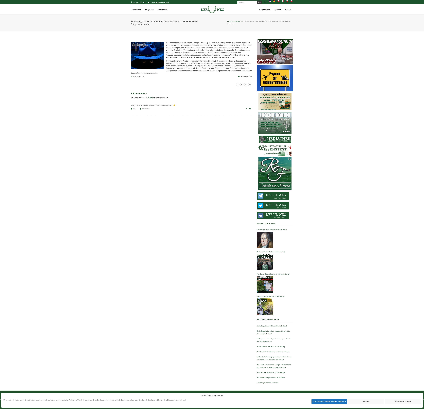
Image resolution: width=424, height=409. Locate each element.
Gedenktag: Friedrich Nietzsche (267, 383)
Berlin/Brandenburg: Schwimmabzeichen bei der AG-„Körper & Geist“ (273, 332)
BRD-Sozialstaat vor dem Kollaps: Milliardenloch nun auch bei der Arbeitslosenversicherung (274, 366)
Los (259, 2)
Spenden (277, 9)
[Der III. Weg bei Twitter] (275, 205)
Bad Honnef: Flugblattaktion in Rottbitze (271, 378)
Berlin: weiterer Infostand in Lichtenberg (271, 347)
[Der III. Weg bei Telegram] (275, 196)
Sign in (151, 98)
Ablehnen (366, 401)
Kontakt (288, 9)
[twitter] (241, 84)
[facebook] (237, 84)
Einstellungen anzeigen (403, 401)
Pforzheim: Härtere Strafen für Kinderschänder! (273, 352)
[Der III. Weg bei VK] (275, 215)
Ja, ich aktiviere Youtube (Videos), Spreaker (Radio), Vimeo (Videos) (330, 401)
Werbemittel (162, 9)
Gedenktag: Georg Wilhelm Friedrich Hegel (272, 326)
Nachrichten (136, 9)
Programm (149, 9)
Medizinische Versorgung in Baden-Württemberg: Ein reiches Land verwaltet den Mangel (274, 358)
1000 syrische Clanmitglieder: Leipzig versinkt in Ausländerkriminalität (274, 340)
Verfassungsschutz (246, 76)
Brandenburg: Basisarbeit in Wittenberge (271, 372)
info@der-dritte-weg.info (159, 2)
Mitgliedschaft (264, 9)
